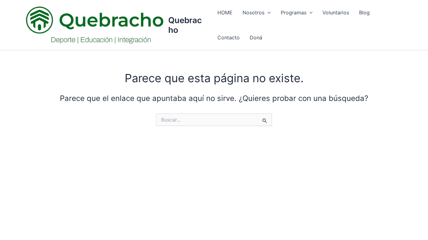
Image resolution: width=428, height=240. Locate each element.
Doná (256, 37)
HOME (224, 12)
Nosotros (253, 12)
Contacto (228, 37)
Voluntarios (335, 12)
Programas (293, 12)
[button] (267, 12)
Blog (364, 12)
